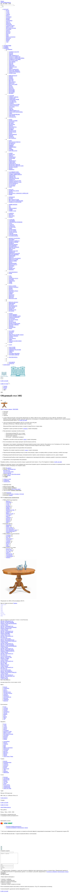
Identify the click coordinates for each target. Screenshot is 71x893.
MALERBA (11, 239)
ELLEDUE (11, 144)
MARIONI (11, 243)
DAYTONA (11, 122)
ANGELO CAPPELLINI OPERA (16, 58)
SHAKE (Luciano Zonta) (14, 323)
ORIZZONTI (12, 280)
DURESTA (11, 137)
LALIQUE (11, 224)
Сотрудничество (7, 697)
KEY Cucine (12, 215)
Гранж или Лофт (7, 788)
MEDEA (11, 249)
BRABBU (11, 93)
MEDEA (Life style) (13, 250)
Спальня (5, 710)
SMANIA (11, 326)
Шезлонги (8, 38)
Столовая (16, 494)
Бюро (7, 35)
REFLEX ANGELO (13, 302)
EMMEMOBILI (12, 147)
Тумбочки (5, 743)
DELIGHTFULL (13, 127)
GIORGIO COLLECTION (15, 180)
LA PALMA (11, 219)
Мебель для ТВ (9, 26)
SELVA (9, 474)
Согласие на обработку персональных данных (17, 827)
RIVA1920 (11, 304)
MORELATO (12, 268)
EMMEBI (11, 145)
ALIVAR (11, 53)
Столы (7, 11)
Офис (4, 718)
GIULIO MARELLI (13, 183)
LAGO (10, 223)
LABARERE (12, 220)
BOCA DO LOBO (13, 84)
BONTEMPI (12, 90)
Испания (5, 766)
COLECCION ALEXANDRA (16, 112)
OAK (10, 275)
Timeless (11, 495)
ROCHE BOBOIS (13, 305)
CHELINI (11, 109)
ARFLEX (11, 64)
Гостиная (21, 494)
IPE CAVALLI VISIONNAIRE (16, 200)
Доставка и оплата (7, 693)
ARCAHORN (12, 61)
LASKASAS (12, 225)
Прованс (5, 780)
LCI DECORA (12, 227)
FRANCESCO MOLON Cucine (16, 165)
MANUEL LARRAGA (14, 240)
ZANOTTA (11, 363)
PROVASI (11, 297)
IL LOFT (11, 198)
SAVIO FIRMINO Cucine (15, 316)
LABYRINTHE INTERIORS (15, 222)
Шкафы (8, 19)
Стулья (7, 13)
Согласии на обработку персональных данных (58, 871)
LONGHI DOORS (13, 234)
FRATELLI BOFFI (13, 167)
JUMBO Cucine (12, 210)
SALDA (11, 313)
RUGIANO (11, 311)
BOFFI (10, 85)
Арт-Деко (5, 782)
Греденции (8, 29)
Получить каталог (16, 474)
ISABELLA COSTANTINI (15, 202)
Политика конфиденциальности (13, 826)
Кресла (7, 15)
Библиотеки (9, 24)
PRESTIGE (11, 295)
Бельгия (5, 761)
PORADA (11, 292)
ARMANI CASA (13, 66)
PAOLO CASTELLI (13, 287)
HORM (10, 194)
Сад (4, 719)
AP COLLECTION (13, 60)
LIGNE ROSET (12, 229)
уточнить (25, 428)
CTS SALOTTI (12, 117)
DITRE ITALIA (12, 132)
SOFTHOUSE (12, 327)
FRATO (10, 168)
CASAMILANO (12, 101)
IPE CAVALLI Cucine (14, 199)
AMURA (11, 54)
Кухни (7, 10)
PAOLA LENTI (12, 285)
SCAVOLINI (12, 318)
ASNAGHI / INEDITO (14, 70)
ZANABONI (12, 362)
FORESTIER (12, 162)
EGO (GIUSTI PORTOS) (14, 142)
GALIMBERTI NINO (14, 172)
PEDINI (11, 288)
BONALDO (11, 89)
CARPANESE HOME (14, 99)
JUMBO (11, 209)
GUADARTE (12, 185)
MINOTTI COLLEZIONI (15, 258)
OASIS (10, 277)
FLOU (10, 159)
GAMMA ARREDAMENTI (15, 174)
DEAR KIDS (12, 124)
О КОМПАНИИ (7, 45)
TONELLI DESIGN (13, 336)
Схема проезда (4, 797)
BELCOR (11, 80)
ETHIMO (11, 149)
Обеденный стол (12, 469)
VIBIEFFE (11, 351)
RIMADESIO (12, 303)
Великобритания (7, 762)
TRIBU (10, 339)
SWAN (10, 328)
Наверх (2, 1)
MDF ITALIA (12, 248)
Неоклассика (6, 779)
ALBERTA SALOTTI (14, 51)
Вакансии (5, 700)
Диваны (8, 14)
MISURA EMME (13, 260)
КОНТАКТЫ (6, 364)
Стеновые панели (10, 25)
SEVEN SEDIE (12, 322)
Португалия (6, 768)
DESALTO (11, 128)
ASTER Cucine (12, 73)
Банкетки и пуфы (7, 731)
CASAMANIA (12, 100)
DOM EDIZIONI (13, 134)
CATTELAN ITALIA (14, 105)
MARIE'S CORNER (13, 242)
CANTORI (11, 95)
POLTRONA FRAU (13, 290)
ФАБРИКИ (6, 48)
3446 (2, 409)
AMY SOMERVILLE (14, 55)
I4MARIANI (12, 197)
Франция (5, 771)
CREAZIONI (12, 115)
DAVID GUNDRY (13, 120)
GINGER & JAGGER (14, 178)
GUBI (10, 187)
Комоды (8, 21)
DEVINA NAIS (12, 130)
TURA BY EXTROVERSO (15, 341)
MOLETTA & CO (13, 264)
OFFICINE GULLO (13, 278)
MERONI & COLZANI (14, 253)
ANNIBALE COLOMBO (15, 59)
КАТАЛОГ (6, 9)
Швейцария (6, 772)
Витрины (8, 31)
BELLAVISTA (12, 81)
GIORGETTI (12, 179)
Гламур (5, 783)
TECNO (11, 333)
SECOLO (11, 321)
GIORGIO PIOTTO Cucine (15, 182)
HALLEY (11, 189)
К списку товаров (8, 409)
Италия (8, 475)
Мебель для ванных (10, 36)
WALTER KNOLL (13, 357)
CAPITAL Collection (13, 96)
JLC (10, 205)
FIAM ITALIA (12, 157)
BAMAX (11, 78)
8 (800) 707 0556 (4, 805)
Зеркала (8, 30)
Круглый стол (6, 470)
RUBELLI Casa (12, 309)
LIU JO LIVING (12, 230)
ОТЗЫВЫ (5, 46)
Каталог (5, 687)
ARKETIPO (11, 65)
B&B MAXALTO (13, 75)
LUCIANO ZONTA (13, 235)
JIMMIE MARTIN (13, 204)
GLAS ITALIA (12, 184)
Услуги (5, 689)
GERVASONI (12, 175)
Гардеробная (6, 711)
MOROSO (11, 269)
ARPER (11, 68)
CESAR (11, 108)
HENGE (11, 192)
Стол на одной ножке (8, 471)
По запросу (8, 468)
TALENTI (11, 332)
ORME (10, 282)
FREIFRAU (11, 169)
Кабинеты (8, 23)
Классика (9, 492)
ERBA (10, 148)
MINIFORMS (12, 255)
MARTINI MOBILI (13, 244)
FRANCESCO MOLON (14, 164)
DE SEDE (11, 123)
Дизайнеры (6, 699)
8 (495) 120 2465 (4, 380)
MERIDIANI (12, 252)
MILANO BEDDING (14, 254)
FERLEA (11, 155)
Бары (7, 34)
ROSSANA (11, 308)
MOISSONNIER (13, 263)
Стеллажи (5, 750)
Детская (5, 713)
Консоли (8, 33)
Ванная (5, 716)
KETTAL (11, 214)
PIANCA (11, 289)
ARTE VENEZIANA (14, 69)
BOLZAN (11, 88)
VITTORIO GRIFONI (14, 354)
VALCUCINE (12, 347)
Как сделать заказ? (16, 489)
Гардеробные (9, 20)
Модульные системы (11, 28)
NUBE (10, 273)
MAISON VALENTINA (14, 238)
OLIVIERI (11, 279)
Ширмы (8, 39)
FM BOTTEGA (12, 160)
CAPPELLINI (12, 98)
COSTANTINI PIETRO (14, 114)
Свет (7, 41)
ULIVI (10, 344)
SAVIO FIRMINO (13, 314)
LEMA (10, 228)
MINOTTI (11, 257)
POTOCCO (11, 294)
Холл (4, 715)
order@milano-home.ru (6, 2)
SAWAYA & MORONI (14, 317)
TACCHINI (11, 331)
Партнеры (5, 698)
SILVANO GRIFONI (14, 324)
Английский (6, 778)
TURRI (10, 342)
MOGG (10, 262)
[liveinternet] (4, 819)
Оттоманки (8, 16)
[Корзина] (2, 7)
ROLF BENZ (12, 307)
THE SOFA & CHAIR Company (16, 334)
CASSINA (11, 103)
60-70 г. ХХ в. (6, 784)
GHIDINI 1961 (12, 177)
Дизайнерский (6, 787)
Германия (5, 763)
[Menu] (1, 7)
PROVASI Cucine (13, 298)
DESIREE (11, 129)
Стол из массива (7, 473)
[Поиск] (14, 5)
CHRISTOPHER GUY (14, 110)
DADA (10, 119)
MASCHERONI (12, 245)
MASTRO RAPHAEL (14, 247)
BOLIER (11, 86)
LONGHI (11, 233)
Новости (5, 690)
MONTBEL (11, 265)
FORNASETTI (12, 163)
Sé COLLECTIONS (13, 319)
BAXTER (11, 79)
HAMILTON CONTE (14, 190)
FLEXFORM (12, 158)
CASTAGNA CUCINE (14, 104)
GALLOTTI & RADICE (14, 173)
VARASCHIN (12, 348)
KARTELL (11, 213)
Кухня (12, 494)
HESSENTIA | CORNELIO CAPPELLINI (18, 193)
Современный (6, 785)
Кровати (8, 18)
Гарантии (5, 694)
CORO (10, 113)
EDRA (10, 140)
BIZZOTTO (11, 83)
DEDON (11, 125)
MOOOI (11, 267)
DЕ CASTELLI (12, 138)
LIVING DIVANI (13, 232)
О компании (6, 688)
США (4, 769)
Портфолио (6, 695)
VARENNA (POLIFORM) (15, 349)
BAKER (11, 76)
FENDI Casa (12, 154)
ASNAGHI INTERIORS (14, 71)
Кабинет (5, 714)
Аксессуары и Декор (8, 756)
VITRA (10, 352)
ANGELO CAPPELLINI (14, 56)
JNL (10, 207)
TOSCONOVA (12, 338)
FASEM (11, 153)
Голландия (5, 764)
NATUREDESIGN (13, 272)
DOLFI (10, 133)
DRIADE (11, 135)
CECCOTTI (11, 106)
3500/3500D (15, 409)
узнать (24, 439)
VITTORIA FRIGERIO (14, 353)
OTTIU (10, 283)
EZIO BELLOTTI (13, 150)
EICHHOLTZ (12, 143)
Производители (7, 692)
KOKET (11, 217)
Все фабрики (9, 49)
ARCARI (11, 63)
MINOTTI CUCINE (13, 259)
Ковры (7, 40)
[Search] (2, 378)
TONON (11, 337)
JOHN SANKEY (13, 208)
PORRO (11, 293)
